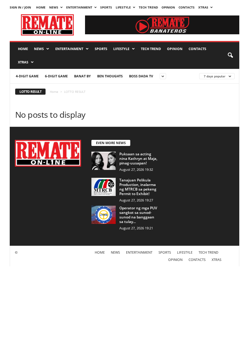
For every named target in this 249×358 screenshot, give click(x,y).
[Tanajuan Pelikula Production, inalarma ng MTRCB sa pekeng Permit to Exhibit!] (103, 187)
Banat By (82, 76)
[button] (230, 55)
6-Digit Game (56, 76)
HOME (41, 7)
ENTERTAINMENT (79, 7)
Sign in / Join (20, 7)
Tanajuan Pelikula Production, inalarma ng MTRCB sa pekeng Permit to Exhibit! (137, 186)
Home (54, 92)
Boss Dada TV (141, 76)
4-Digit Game (27, 76)
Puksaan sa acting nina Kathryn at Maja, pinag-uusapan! (138, 158)
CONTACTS (187, 7)
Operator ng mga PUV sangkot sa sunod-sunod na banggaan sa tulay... (138, 214)
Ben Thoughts (110, 76)
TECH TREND (148, 7)
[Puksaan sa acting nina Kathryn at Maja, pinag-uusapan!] (103, 161)
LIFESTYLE (123, 7)
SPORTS (106, 7)
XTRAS (203, 7)
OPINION (168, 7)
